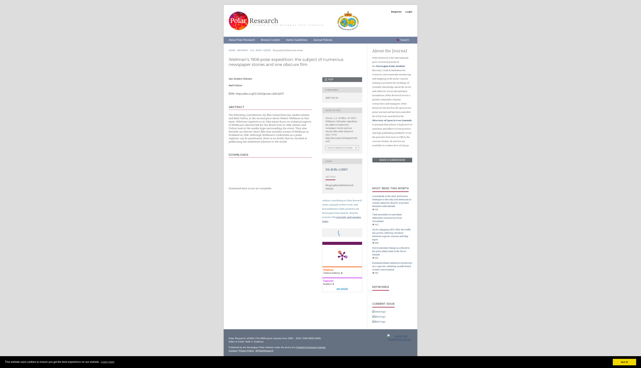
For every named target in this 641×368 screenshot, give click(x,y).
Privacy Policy (246, 350)
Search (404, 40)
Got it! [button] (624, 362)
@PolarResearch (264, 350)
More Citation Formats (340, 147)
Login (408, 11)
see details (342, 288)
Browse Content (270, 40)
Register (396, 11)
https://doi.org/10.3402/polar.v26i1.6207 (260, 93)
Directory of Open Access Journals (392, 120)
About (242, 40)
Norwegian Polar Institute (390, 66)
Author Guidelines (296, 40)
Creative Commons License (311, 347)
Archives (242, 50)
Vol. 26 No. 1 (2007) (260, 50)
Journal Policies (322, 40)
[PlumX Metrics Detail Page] (342, 256)
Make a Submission (392, 160)
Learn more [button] (107, 361)
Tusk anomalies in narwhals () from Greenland (387, 218)
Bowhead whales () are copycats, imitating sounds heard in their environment (392, 266)
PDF (330, 79)
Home (232, 50)
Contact (233, 350)
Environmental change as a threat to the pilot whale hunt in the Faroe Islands (391, 251)
